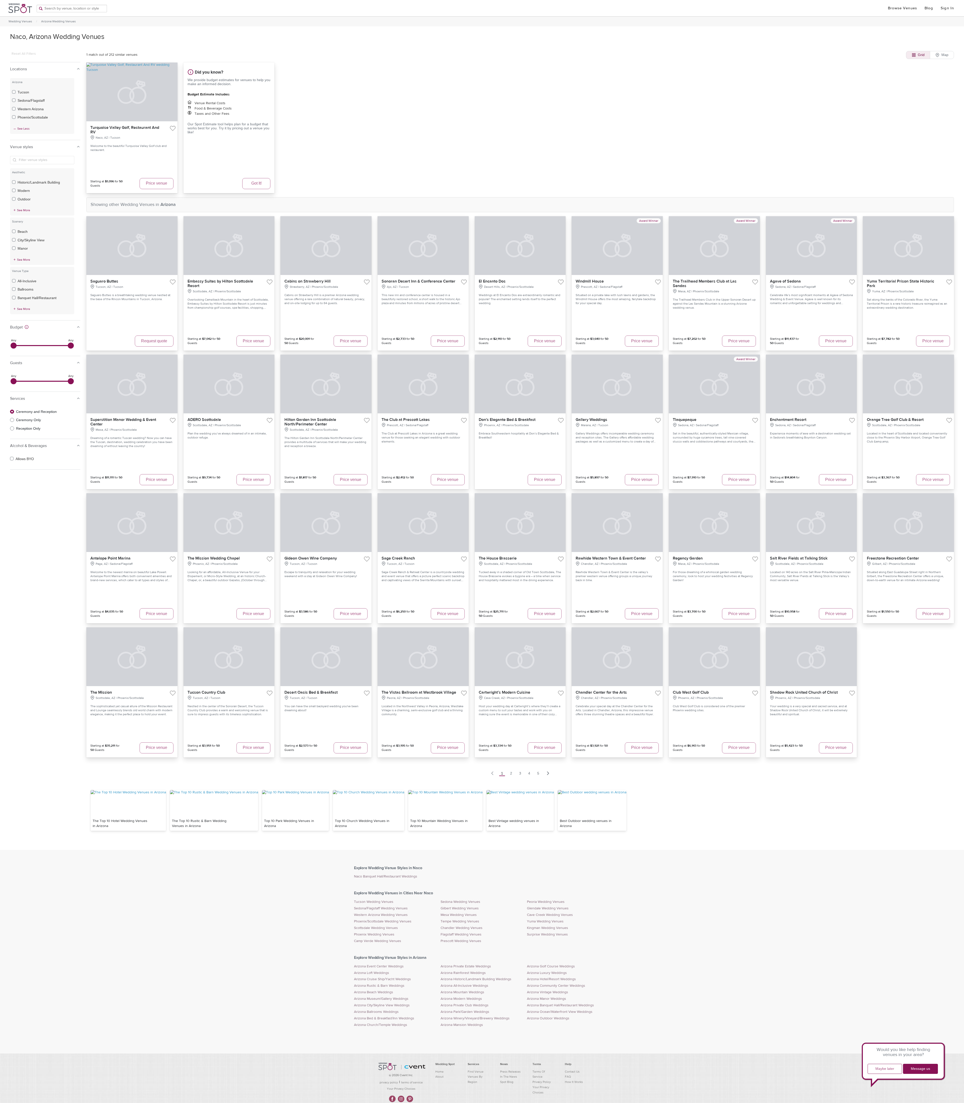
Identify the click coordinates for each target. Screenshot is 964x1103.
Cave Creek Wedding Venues (550, 915)
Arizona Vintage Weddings (547, 992)
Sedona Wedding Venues (460, 902)
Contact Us (572, 1072)
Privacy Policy (541, 1082)
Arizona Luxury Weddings (547, 973)
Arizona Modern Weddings (461, 999)
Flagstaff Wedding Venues (461, 934)
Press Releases (510, 1072)
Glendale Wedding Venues (548, 908)
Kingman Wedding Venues (547, 928)
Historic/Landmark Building (39, 182)
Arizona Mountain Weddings (462, 992)
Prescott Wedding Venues (461, 941)
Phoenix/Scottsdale (33, 117)
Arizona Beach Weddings (373, 992)
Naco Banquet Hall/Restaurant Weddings (385, 876)
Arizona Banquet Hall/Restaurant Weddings (560, 1005)
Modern (24, 191)
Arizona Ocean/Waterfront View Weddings (559, 1012)
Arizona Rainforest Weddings (463, 973)
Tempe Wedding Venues (460, 921)
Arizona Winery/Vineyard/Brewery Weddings (475, 1018)
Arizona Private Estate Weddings (466, 966)
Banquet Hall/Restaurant (37, 298)
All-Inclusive (27, 281)
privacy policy (389, 1082)
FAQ (568, 1077)
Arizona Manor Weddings (546, 999)
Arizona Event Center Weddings (379, 966)
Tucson (23, 92)
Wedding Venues (20, 21)
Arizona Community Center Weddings (556, 985)
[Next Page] (548, 773)
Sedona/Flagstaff (31, 100)
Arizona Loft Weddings (371, 973)
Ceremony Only (28, 420)
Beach (23, 232)
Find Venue (476, 1072)
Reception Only (28, 428)
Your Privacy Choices (401, 1089)
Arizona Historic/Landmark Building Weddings (476, 979)
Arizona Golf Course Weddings (551, 966)
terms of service (412, 1082)
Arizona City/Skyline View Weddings (382, 1005)
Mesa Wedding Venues (459, 915)
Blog (929, 8)
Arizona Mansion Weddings (462, 1025)
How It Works (574, 1082)
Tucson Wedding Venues (373, 902)
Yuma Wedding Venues (545, 921)
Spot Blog (506, 1082)
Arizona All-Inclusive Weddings (464, 985)
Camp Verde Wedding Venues (377, 941)
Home (439, 1072)
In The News (508, 1077)
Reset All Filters (24, 53)
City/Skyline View (31, 240)
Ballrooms (25, 289)
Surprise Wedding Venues (547, 934)
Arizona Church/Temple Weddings (380, 1025)
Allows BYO (25, 459)
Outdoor (24, 199)
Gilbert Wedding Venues (460, 908)
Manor (23, 248)
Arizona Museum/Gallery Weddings (381, 999)
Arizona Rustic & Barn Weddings (379, 985)
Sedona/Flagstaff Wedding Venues (381, 908)
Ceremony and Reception (36, 412)
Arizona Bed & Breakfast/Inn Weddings (384, 1018)
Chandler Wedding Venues (462, 928)
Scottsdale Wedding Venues (376, 928)
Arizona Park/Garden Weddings (465, 1012)
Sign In (947, 8)
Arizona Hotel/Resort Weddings (551, 979)
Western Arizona (31, 109)
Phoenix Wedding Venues (374, 934)
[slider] (14, 346)
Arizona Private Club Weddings (465, 1005)
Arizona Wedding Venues (58, 21)
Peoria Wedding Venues (546, 902)
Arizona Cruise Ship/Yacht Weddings (382, 979)
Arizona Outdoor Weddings (548, 1018)
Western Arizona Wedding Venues (381, 915)
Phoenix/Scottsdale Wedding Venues (382, 921)
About (439, 1077)
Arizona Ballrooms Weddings (376, 1012)
